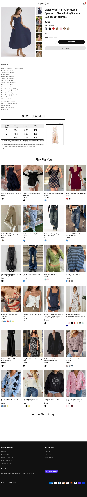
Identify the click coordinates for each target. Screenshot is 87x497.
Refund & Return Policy (7, 457)
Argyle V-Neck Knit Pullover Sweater (9, 400)
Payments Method (6, 460)
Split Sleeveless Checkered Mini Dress (53, 194)
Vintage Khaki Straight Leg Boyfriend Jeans (9, 234)
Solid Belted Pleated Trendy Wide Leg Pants (9, 359)
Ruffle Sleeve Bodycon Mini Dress (76, 193)
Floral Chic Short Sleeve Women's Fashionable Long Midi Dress (75, 316)
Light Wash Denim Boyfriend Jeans (31, 234)
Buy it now (65, 48)
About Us (47, 451)
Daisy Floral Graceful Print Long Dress (32, 359)
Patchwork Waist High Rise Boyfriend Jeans (74, 234)
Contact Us (48, 454)
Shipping (3, 451)
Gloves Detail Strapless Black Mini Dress (31, 194)
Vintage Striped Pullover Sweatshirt (73, 275)
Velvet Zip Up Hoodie (50, 274)
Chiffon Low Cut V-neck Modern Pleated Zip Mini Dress (53, 359)
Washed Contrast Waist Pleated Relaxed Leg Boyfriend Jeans (11, 275)
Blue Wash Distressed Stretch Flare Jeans (32, 275)
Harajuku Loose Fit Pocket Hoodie (52, 400)
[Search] (80, 3)
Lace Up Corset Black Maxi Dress (11, 193)
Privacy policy (5, 454)
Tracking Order (49, 457)
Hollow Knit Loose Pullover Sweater (74, 359)
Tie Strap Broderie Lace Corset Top (32, 315)
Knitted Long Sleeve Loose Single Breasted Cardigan (74, 400)
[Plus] (54, 41)
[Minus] (47, 41)
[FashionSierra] (43, 3)
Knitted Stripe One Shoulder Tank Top (9, 315)
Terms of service (6, 463)
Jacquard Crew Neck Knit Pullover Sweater (30, 400)
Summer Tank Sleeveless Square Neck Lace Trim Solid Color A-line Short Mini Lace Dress (54, 316)
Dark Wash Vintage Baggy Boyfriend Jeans (52, 234)
